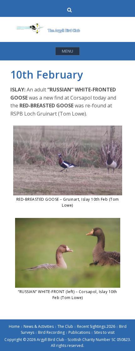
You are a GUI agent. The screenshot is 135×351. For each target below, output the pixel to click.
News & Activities (39, 326)
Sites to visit (104, 332)
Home (14, 326)
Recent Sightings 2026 (96, 326)
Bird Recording (51, 332)
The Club (65, 326)
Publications (79, 332)
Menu (67, 51)
